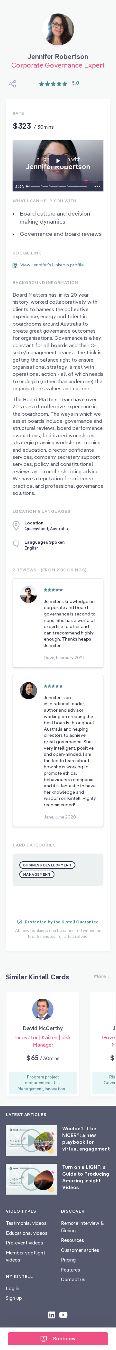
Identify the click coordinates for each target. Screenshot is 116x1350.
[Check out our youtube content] (63, 1314)
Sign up (14, 1298)
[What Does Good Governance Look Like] (77, 186)
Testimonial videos (26, 1223)
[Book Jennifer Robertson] (58, 32)
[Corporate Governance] (29, 186)
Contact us (73, 1279)
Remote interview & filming (82, 1227)
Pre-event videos (24, 1243)
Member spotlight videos (25, 1256)
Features (70, 1270)
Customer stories (80, 1250)
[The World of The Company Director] (57, 186)
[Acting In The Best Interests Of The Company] (68, 186)
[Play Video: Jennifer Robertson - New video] (58, 160)
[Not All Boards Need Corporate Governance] (42, 186)
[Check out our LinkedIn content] (51, 1314)
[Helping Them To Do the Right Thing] (50, 186)
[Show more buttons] (97, 186)
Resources (72, 1240)
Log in (12, 1288)
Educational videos (27, 1233)
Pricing (68, 1260)
